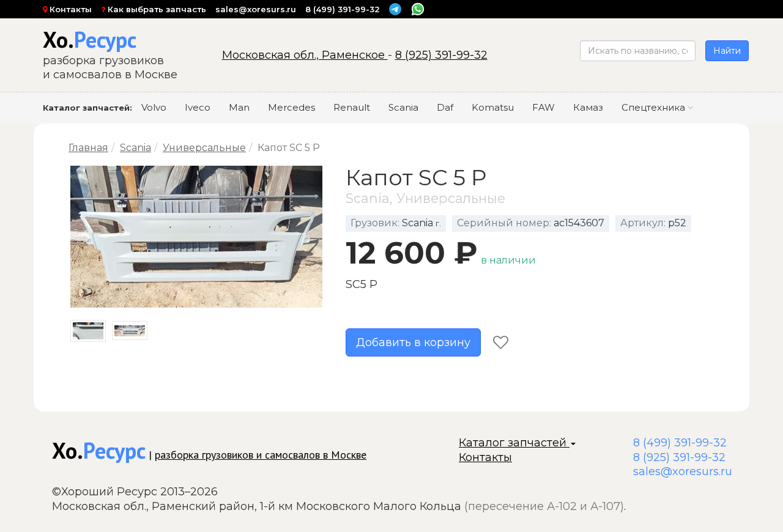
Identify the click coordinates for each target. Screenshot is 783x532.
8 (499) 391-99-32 (342, 9)
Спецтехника (655, 107)
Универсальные (204, 147)
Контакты (69, 9)
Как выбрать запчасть (155, 9)
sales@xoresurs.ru (255, 9)
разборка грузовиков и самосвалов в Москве (260, 455)
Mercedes (291, 107)
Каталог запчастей (514, 442)
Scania (403, 107)
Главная (88, 147)
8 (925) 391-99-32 (441, 55)
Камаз (588, 107)
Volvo (153, 107)
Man (239, 107)
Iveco (197, 107)
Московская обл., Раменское (305, 55)
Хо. (89, 39)
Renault (351, 107)
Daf (445, 107)
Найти (727, 50)
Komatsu (493, 107)
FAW (543, 107)
